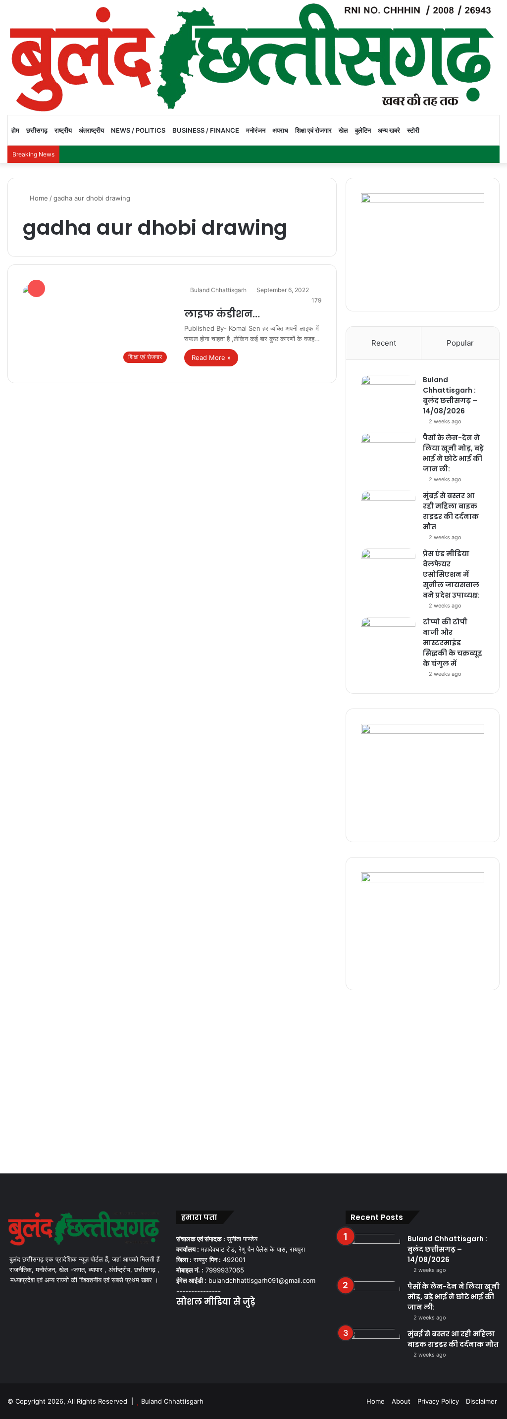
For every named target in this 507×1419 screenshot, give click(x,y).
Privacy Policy (438, 1401)
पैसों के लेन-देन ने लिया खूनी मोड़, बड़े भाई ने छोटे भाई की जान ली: (453, 453)
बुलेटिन (363, 130)
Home (38, 198)
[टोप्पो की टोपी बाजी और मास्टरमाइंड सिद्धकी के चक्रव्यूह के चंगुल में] (388, 635)
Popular (460, 343)
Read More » (211, 357)
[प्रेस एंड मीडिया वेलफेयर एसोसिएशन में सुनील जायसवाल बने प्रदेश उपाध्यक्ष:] (388, 567)
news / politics (138, 130)
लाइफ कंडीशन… (222, 314)
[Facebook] (182, 1321)
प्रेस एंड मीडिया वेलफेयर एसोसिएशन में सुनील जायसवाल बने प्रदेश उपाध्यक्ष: (451, 574)
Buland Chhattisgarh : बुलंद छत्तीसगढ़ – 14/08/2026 (450, 395)
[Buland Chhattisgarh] (253, 57)
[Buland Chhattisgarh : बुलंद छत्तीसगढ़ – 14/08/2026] (388, 393)
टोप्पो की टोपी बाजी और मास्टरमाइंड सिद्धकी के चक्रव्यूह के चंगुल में (452, 642)
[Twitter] (194, 1321)
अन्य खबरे (389, 130)
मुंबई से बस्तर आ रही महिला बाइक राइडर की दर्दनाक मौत (451, 511)
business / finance (205, 130)
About (401, 1401)
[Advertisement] (253, 1079)
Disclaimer (481, 1401)
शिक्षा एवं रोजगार (313, 130)
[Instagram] (218, 1321)
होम (15, 130)
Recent (383, 343)
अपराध (280, 130)
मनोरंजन (255, 130)
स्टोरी (413, 130)
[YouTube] (206, 1321)
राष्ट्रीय (63, 130)
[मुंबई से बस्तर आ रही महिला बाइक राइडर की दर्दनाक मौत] (388, 509)
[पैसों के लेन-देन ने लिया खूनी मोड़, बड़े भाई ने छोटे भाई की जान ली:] (388, 451)
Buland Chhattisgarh (218, 290)
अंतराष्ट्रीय (91, 130)
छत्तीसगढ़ (37, 130)
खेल (343, 130)
